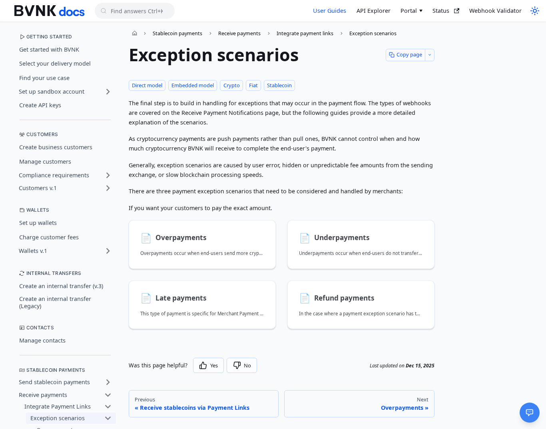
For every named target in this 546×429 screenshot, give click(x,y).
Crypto (231, 85)
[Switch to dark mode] (534, 10)
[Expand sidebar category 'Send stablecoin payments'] (108, 382)
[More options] (429, 55)
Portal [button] (409, 10)
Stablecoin (279, 85)
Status (440, 10)
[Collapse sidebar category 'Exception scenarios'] (108, 418)
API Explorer (374, 10)
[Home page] (135, 33)
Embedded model (192, 85)
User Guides (329, 10)
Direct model (147, 85)
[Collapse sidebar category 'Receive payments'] (108, 395)
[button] (65, 91)
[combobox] (135, 11)
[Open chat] (530, 413)
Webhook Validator (495, 10)
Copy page (409, 54)
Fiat (253, 85)
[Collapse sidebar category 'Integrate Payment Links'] (108, 407)
